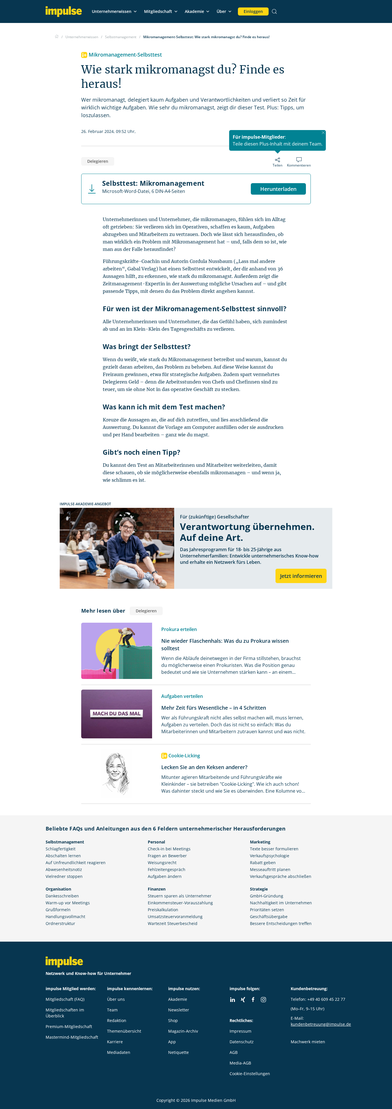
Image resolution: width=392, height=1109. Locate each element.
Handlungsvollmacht (65, 916)
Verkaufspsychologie (269, 855)
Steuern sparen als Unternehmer (179, 896)
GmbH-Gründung (266, 896)
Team (112, 1010)
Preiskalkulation (163, 909)
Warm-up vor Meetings (68, 902)
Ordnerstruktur (60, 923)
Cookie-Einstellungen (250, 1073)
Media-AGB (240, 1063)
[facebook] (253, 999)
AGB (234, 1052)
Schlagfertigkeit (60, 848)
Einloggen (253, 11)
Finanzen (157, 889)
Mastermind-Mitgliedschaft (72, 1037)
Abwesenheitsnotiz (64, 869)
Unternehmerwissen (111, 11)
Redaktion (116, 1020)
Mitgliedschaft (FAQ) (65, 999)
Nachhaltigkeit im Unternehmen (281, 902)
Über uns (116, 999)
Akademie (194, 11)
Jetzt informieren (301, 575)
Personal (156, 842)
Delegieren (97, 161)
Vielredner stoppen (64, 876)
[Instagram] (263, 999)
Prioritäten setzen (267, 909)
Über (221, 11)
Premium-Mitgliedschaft (69, 1026)
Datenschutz (242, 1041)
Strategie (259, 889)
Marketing (260, 842)
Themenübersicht (124, 1031)
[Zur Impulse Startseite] (57, 36)
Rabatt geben (263, 862)
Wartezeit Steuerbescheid (172, 923)
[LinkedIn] (232, 999)
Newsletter (178, 1010)
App (172, 1041)
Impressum (240, 1031)
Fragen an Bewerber (167, 855)
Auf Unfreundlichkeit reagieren (76, 862)
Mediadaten (118, 1052)
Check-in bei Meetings (169, 848)
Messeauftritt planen (270, 869)
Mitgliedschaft (158, 11)
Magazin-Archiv (183, 1031)
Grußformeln (58, 909)
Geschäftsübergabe (269, 916)
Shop (173, 1020)
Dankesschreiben (62, 896)
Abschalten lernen (63, 855)
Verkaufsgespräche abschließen (280, 876)
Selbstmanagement (65, 842)
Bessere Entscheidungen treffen (281, 923)
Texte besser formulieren (274, 848)
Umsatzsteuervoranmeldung (175, 916)
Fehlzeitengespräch (166, 869)
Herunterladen (278, 188)
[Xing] (243, 999)
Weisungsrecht (162, 862)
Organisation (58, 889)
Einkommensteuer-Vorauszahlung (180, 902)
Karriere (115, 1041)
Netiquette (178, 1052)
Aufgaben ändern (165, 876)
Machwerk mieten (308, 1041)
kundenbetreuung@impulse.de (321, 1024)
